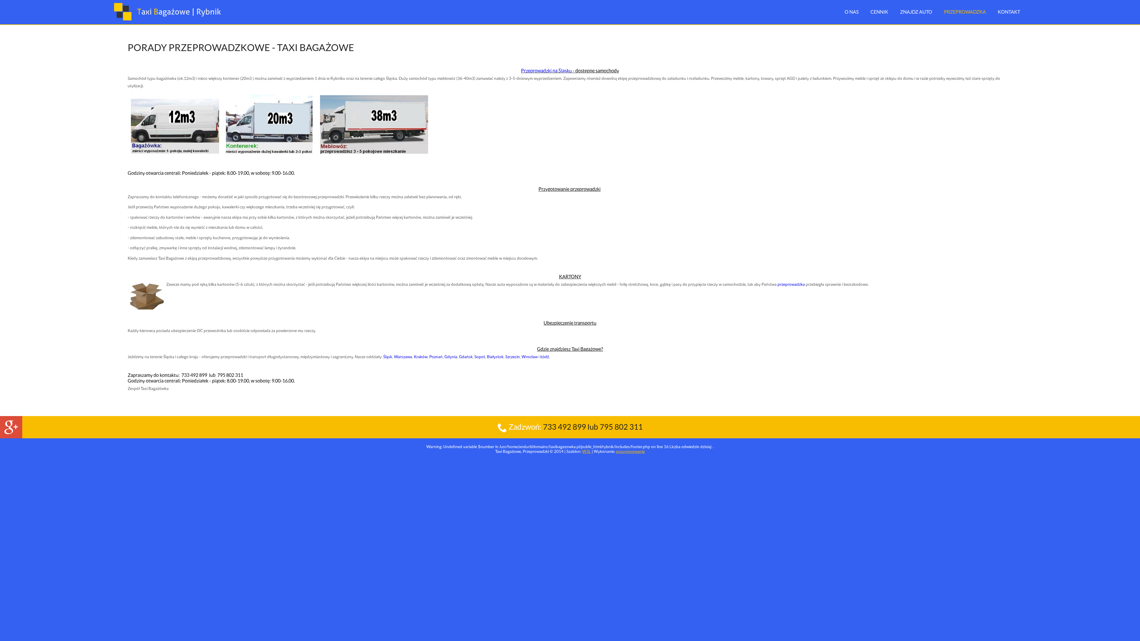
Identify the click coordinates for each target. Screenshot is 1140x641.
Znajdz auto (916, 12)
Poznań (436, 356)
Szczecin (512, 356)
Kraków (421, 356)
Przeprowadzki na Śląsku (546, 70)
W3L (586, 451)
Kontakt (1009, 12)
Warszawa (403, 356)
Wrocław (530, 356)
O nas (852, 12)
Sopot (479, 356)
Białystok (495, 356)
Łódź (544, 356)
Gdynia (450, 356)
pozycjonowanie (630, 451)
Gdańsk (466, 356)
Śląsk (387, 356)
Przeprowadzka (965, 12)
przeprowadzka (791, 284)
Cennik (879, 12)
